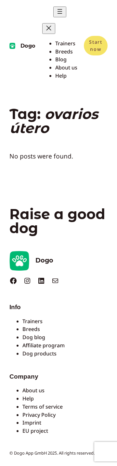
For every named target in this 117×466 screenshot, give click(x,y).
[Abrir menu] (59, 12)
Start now (95, 45)
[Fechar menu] (48, 28)
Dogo (27, 45)
